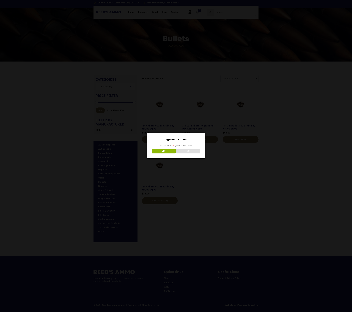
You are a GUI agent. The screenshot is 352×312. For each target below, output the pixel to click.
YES (164, 151)
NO (188, 151)
